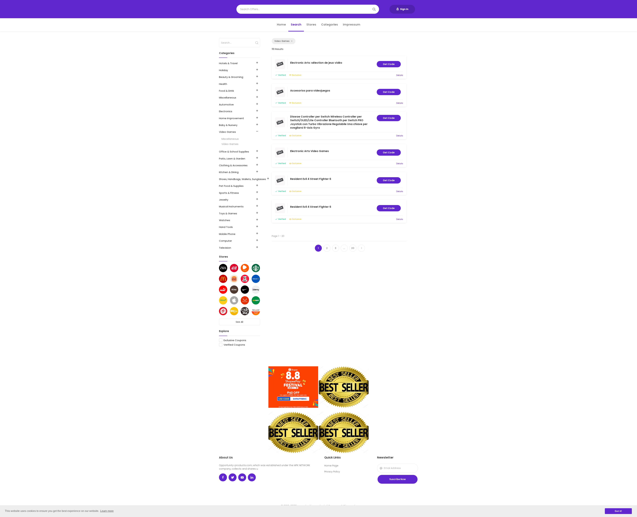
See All (239, 322)
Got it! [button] (618, 511)
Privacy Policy (332, 471)
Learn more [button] (107, 511)
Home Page (331, 465)
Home (281, 25)
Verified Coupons (234, 344)
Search (296, 25)
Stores (311, 25)
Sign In (404, 9)
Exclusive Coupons (235, 340)
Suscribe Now (397, 479)
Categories (329, 25)
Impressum (351, 25)
